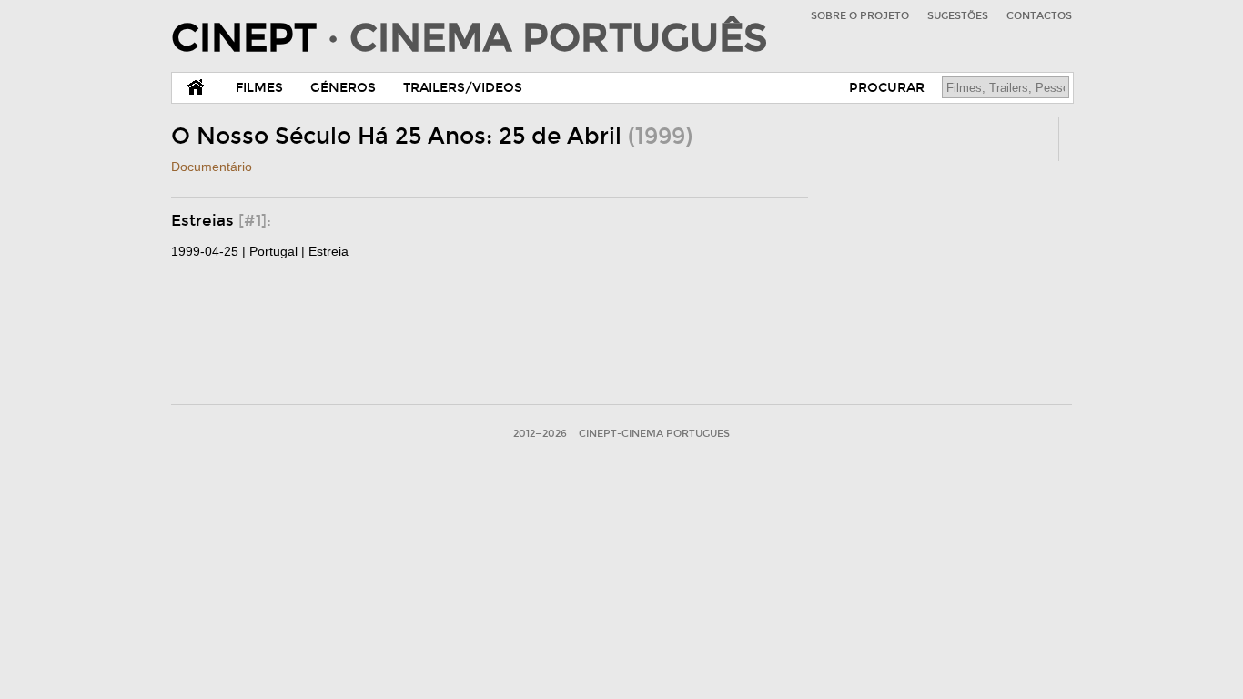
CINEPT (469, 38)
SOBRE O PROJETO (860, 16)
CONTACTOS (1039, 16)
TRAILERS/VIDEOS (462, 88)
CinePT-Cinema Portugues (654, 434)
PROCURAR (887, 88)
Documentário (211, 166)
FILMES (259, 88)
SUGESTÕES (957, 16)
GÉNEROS (343, 88)
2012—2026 (540, 434)
